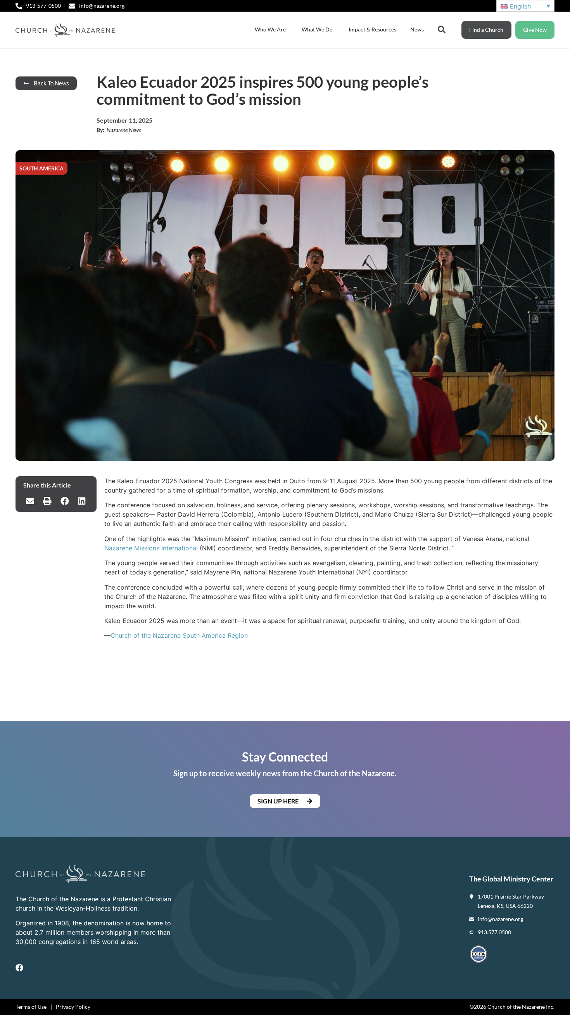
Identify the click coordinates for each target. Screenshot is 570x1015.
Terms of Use (31, 1006)
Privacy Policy (73, 1006)
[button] (30, 501)
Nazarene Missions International (151, 548)
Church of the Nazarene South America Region (179, 635)
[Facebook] (19, 968)
